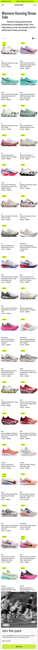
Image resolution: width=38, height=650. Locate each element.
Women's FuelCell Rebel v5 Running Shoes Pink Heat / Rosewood (8, 341)
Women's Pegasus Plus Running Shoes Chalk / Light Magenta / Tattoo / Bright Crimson (28, 558)
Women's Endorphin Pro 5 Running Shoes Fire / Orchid (8, 465)
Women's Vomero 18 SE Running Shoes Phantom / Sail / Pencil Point (9, 310)
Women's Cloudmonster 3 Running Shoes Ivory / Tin (7, 246)
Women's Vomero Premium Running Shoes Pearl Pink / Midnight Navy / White (8, 558)
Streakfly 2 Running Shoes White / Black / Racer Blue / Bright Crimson (9, 495)
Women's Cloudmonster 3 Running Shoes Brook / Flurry (27, 126)
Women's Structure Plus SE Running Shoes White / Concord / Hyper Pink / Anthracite (28, 278)
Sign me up (19, 647)
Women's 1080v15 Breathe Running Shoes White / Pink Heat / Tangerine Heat (28, 247)
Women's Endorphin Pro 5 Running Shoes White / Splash (8, 589)
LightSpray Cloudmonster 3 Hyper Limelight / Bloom (9, 403)
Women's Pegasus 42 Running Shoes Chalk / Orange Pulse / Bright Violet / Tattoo (27, 495)
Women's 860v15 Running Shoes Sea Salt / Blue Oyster (28, 526)
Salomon (22, 463)
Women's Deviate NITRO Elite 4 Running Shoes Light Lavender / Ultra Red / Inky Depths (28, 64)
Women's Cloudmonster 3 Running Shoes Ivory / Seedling (27, 309)
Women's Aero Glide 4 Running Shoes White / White (27, 465)
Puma (21, 61)
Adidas (21, 369)
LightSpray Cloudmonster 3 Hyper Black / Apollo (28, 185)
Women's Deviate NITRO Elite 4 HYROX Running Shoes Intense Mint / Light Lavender (27, 96)
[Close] (35, 594)
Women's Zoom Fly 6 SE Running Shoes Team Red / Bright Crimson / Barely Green (28, 403)
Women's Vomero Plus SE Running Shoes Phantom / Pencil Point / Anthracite (9, 527)
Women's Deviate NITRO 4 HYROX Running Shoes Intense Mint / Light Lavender (9, 96)
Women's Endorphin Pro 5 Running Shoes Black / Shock (27, 589)
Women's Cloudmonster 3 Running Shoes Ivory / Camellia (9, 156)
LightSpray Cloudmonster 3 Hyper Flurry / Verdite (9, 126)
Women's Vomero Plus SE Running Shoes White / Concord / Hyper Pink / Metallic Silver (9, 278)
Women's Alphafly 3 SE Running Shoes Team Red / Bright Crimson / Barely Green (9, 435)
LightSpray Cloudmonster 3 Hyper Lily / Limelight (9, 64)
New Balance (23, 244)
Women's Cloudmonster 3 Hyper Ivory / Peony (28, 217)
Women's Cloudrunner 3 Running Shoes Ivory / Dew (9, 217)
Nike (2, 275)
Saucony (3, 463)
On (2, 61)
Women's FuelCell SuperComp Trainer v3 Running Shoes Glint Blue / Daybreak (27, 341)
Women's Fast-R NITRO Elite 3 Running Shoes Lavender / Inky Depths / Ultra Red (9, 186)
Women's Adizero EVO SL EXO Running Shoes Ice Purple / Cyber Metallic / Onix (28, 372)
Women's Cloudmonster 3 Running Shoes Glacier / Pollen (27, 156)
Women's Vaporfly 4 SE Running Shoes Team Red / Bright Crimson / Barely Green (28, 435)
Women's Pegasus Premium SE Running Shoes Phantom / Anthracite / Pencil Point (9, 372)
